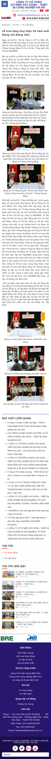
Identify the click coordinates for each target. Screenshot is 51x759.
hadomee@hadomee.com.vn (33, 15)
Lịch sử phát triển (25, 663)
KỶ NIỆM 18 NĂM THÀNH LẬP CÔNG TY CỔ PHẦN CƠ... (30, 573)
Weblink (7, 754)
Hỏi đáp (24, 11)
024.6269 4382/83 (38, 18)
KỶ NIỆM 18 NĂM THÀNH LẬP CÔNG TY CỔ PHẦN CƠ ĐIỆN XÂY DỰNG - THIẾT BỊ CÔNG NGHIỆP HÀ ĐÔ (27, 436)
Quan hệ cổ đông (26, 699)
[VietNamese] (41, 10)
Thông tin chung (25, 704)
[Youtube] (35, 749)
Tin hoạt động (27, 25)
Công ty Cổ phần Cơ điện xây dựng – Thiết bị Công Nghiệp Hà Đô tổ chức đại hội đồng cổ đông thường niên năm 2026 (26, 426)
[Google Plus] (29, 749)
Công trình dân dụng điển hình (25, 673)
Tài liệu (15, 11)
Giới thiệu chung (25, 653)
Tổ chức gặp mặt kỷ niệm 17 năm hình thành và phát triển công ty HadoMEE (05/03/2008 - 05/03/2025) (26, 521)
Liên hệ (25, 709)
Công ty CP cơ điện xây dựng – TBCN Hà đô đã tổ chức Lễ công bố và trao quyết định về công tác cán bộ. (27, 475)
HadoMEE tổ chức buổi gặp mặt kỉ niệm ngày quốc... (32, 603)
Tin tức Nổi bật (14, 566)
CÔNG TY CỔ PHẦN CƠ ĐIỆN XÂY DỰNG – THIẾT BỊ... (32, 583)
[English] (47, 10)
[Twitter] (21, 749)
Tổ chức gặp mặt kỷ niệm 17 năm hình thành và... (32, 613)
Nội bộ (33, 11)
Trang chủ (6, 25)
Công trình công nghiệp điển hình (25, 676)
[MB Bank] (29, 638)
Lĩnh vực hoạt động (25, 656)
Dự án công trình (25, 668)
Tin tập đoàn (10, 558)
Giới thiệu (25, 647)
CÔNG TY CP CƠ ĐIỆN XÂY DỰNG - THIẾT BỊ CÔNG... (32, 623)
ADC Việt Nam (32, 743)
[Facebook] (15, 749)
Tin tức (16, 25)
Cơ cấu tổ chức (25, 659)
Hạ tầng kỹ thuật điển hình (25, 680)
